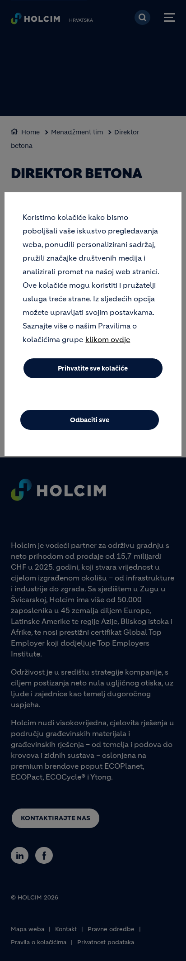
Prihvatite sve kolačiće (93, 368)
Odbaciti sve (89, 420)
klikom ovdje (107, 339)
